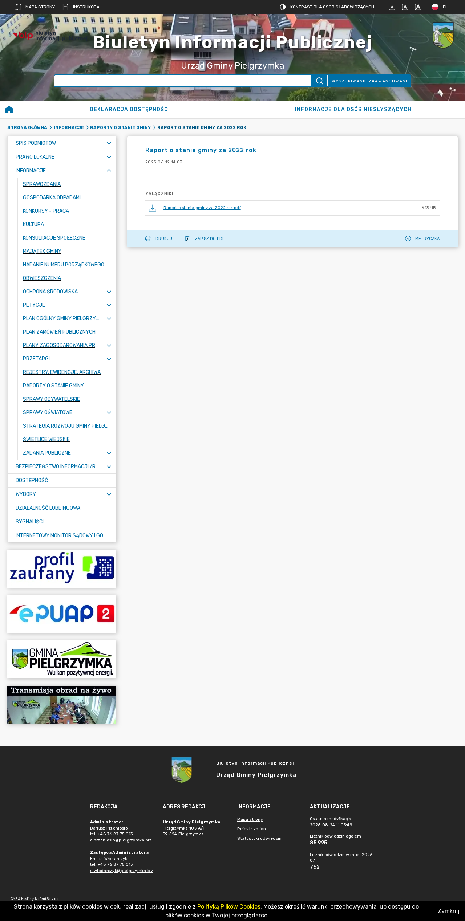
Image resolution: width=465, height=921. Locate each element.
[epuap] (61, 614)
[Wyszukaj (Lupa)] (319, 80)
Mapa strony (40, 6)
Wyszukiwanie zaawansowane (370, 80)
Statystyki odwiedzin (259, 838)
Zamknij (449, 911)
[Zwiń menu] (109, 170)
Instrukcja (86, 6)
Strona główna (27, 127)
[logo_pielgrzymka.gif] (443, 35)
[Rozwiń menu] (109, 143)
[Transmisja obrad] (61, 705)
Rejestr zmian (251, 828)
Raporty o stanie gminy (120, 127)
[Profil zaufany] (61, 569)
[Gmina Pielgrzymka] (61, 659)
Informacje (69, 127)
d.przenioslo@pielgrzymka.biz (120, 840)
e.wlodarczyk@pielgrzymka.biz (121, 870)
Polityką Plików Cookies (228, 906)
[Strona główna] (9, 109)
